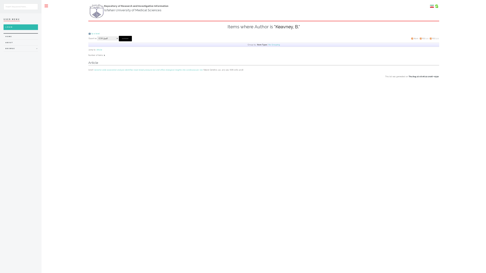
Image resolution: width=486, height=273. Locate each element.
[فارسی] (432, 8)
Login (9, 27)
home (8, 36)
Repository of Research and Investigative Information (136, 6)
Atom (416, 39)
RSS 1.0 (425, 39)
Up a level (95, 34)
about (9, 42)
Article (99, 50)
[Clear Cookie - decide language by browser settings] (436, 8)
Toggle (46, 6)
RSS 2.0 (435, 39)
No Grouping (274, 45)
